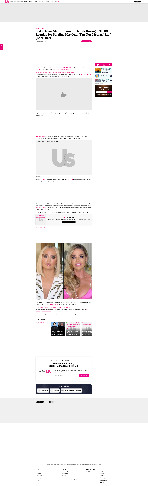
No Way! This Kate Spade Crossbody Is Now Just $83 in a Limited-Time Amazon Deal (69, 219)
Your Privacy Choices (64, 479)
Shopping (38, 1)
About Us (39, 471)
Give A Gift (102, 475)
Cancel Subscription (104, 480)
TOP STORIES (85, 41)
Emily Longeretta (40, 41)
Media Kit (39, 478)
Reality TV (52, 1)
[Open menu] (3, 2)
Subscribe (137, 1)
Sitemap (38, 480)
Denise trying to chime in (41, 207)
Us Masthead (39, 473)
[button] (142, 1)
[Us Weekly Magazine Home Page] (7, 1)
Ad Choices (64, 481)
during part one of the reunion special (61, 69)
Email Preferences (40, 477)
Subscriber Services (104, 478)
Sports (34, 1)
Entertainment (20, 1)
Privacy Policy (65, 473)
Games (42, 1)
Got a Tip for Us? (40, 475)
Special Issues (103, 477)
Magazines (47, 1)
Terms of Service (65, 471)
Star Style (26, 1)
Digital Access (103, 471)
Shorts (56, 1)
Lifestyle (30, 1)
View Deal (68, 222)
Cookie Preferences (66, 477)
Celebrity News (13, 1)
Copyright (64, 475)
